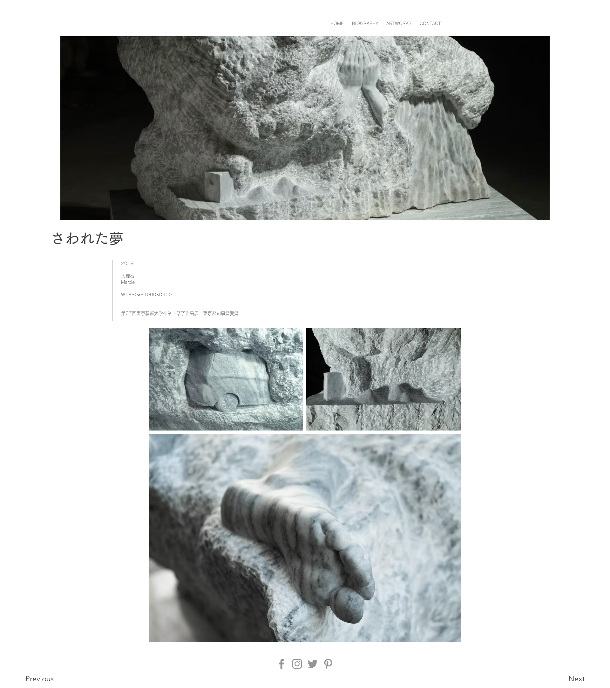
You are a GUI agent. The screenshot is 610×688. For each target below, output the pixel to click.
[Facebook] (281, 664)
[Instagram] (297, 664)
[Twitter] (312, 664)
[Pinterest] (328, 664)
